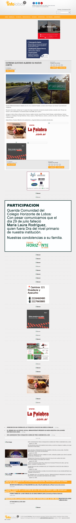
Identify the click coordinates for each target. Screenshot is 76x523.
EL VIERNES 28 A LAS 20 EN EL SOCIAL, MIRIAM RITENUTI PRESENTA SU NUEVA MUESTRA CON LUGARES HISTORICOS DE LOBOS (49, 467)
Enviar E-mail (62, 67)
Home (6, 17)
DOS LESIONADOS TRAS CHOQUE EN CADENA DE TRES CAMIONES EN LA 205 (28, 435)
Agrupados (57, 17)
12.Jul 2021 (12, 503)
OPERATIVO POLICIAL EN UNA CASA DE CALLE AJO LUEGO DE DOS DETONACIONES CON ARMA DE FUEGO (46, 450)
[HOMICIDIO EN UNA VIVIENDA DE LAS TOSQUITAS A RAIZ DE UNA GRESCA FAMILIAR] (8, 458)
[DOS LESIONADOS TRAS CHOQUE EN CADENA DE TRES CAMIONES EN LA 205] (16, 474)
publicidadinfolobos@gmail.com (47, 518)
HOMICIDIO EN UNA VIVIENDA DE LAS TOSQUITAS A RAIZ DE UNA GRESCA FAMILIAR (30, 427)
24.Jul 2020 (12, 486)
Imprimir (53, 67)
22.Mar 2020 (12, 495)
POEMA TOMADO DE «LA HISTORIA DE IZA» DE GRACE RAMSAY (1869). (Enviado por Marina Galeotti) (36, 493)
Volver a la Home (10, 70)
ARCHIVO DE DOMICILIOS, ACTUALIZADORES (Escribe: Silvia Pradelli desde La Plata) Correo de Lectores (37, 485)
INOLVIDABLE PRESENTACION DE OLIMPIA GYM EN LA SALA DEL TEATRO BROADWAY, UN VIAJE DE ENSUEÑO (48, 442)
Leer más (38, 438)
